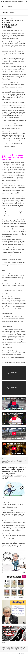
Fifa (13, 648)
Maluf (3, 649)
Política (21, 647)
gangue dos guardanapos (20, 460)
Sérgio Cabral (19, 461)
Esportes (21, 458)
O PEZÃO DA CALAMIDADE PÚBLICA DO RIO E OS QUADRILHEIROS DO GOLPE (12, 22)
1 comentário (5, 462)
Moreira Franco (5, 461)
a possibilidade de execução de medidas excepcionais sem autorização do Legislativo (14, 122)
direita (5, 648)
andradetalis (7, 6)
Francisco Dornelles (11, 460)
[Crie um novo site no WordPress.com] (14, 1)
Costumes (17, 458)
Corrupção (13, 458)
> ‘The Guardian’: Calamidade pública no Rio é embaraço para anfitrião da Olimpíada (13, 214)
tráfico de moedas (11, 649)
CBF (3, 648)
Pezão (9, 461)
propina (6, 649)
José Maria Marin (21, 648)
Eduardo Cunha (10, 648)
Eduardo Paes (4, 460)
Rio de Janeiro (13, 461)
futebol (16, 648)
